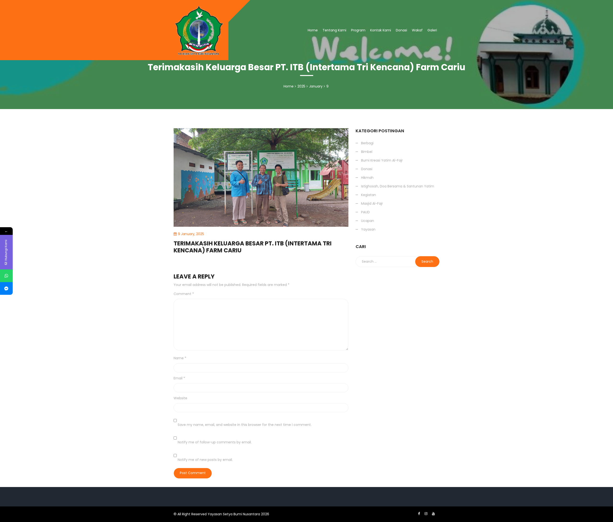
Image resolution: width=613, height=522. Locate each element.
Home (313, 30)
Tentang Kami (334, 30)
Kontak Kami (380, 30)
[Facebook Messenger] (6, 288)
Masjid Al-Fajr (372, 203)
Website (180, 398)
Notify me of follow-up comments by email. (215, 442)
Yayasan (368, 229)
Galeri (432, 30)
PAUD (365, 212)
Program (358, 30)
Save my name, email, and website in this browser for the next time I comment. (245, 424)
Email (179, 378)
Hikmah (367, 177)
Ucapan (367, 220)
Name (180, 358)
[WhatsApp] (6, 275)
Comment (184, 293)
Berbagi (364, 61)
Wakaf (417, 30)
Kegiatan (368, 194)
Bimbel (366, 151)
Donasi (401, 30)
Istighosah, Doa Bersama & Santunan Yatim (395, 48)
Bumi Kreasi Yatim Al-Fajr (382, 160)
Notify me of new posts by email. (205, 459)
